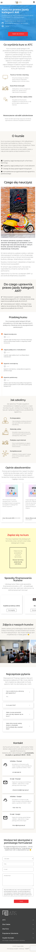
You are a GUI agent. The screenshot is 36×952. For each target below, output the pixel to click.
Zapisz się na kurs (18, 34)
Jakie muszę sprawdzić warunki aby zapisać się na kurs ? (14, 714)
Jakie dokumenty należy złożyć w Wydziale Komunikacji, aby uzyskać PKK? (14, 726)
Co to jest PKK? (11, 705)
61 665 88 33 (17, 772)
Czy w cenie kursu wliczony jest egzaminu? (15, 692)
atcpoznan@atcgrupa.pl (21, 790)
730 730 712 (17, 807)
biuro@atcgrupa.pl (19, 825)
